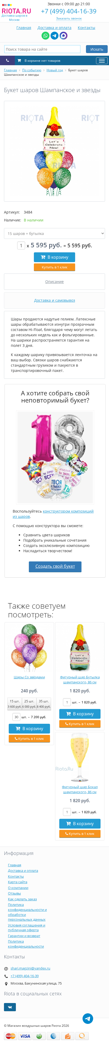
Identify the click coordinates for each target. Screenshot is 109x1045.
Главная (23, 27)
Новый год (55, 70)
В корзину (57, 257)
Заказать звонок (69, 18)
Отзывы (14, 893)
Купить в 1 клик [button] (54, 267)
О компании (18, 887)
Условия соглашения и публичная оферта (26, 928)
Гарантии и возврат (24, 935)
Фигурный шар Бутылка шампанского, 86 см (80, 679)
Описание (54, 281)
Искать (96, 49)
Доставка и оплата (54, 27)
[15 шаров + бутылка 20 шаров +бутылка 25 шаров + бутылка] (54, 233)
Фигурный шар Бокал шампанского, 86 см (80, 789)
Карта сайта (17, 881)
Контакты (86, 27)
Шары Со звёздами (29, 677)
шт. (33, 717)
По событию (31, 70)
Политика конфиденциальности (26, 944)
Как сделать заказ (22, 899)
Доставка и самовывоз (54, 300)
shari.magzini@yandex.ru (30, 968)
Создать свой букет (55, 566)
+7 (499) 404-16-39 (69, 11)
